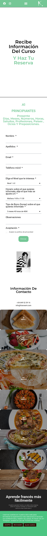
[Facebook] (4, 3)
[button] (26, 3)
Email (9, 157)
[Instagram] (9, 3)
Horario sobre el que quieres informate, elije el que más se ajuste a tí (20, 191)
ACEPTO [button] (7, 525)
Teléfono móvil (13, 168)
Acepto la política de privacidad (21, 232)
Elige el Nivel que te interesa (20, 178)
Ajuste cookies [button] (30, 525)
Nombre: (10, 136)
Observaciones (13, 217)
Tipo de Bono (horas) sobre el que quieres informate (23, 205)
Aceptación (12, 228)
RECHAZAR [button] (18, 525)
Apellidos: (11, 146)
